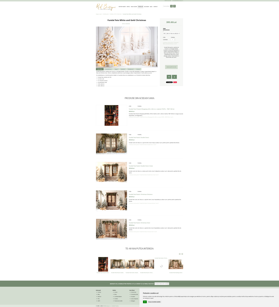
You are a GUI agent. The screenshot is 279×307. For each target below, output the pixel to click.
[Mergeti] (168, 283)
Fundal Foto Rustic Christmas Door (139, 223)
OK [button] (145, 302)
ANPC (99, 301)
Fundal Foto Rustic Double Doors (139, 137)
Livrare (115, 292)
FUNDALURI (140, 6)
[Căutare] (171, 6)
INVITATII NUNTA (122, 6)
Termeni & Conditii (118, 301)
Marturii (99, 296)
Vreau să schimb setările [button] (154, 302)
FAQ (98, 298)
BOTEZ (128, 6)
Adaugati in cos (171, 67)
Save (176, 82)
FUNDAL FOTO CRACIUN (115, 14)
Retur (115, 294)
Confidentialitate (118, 296)
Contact (99, 292)
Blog (99, 294)
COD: (164, 37)
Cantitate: (165, 39)
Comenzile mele (134, 294)
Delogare (133, 301)
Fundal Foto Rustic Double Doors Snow (141, 166)
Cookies (116, 298)
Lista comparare (134, 298)
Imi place (133, 296)
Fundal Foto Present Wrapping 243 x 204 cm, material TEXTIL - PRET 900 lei (151, 109)
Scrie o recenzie (126, 23)
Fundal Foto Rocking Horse (175, 272)
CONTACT (155, 6)
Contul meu (133, 292)
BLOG (151, 6)
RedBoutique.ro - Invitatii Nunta (111, 306)
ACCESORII (146, 6)
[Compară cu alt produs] (174, 77)
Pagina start (99, 14)
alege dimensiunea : (166, 30)
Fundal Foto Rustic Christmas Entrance (140, 194)
